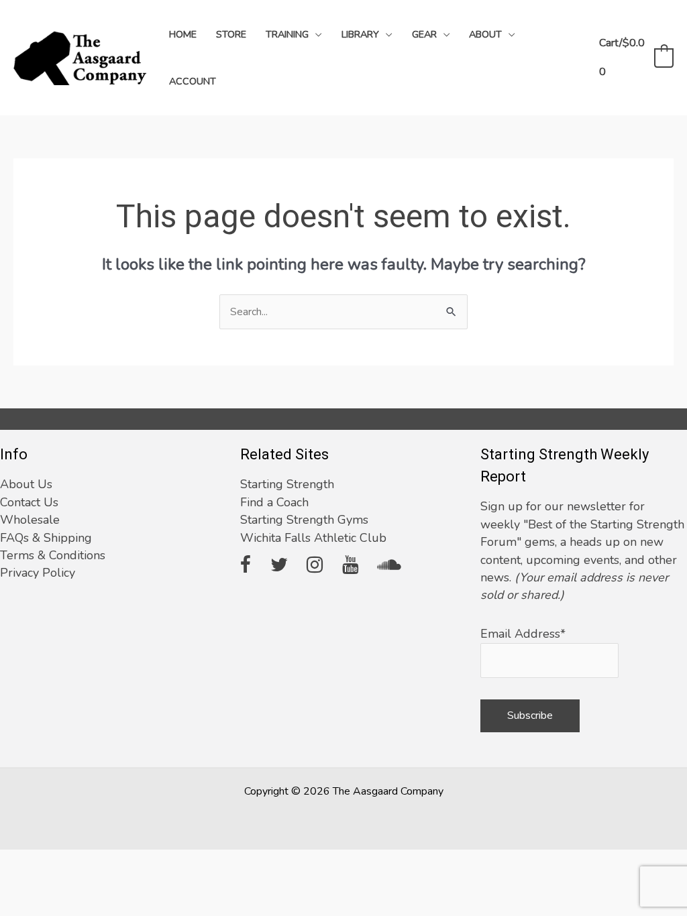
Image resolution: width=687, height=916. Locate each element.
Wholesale (30, 520)
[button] (315, 34)
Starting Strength (287, 484)
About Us (26, 484)
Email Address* (523, 634)
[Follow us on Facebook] (245, 566)
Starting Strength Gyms (304, 520)
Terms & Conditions (52, 555)
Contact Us (29, 502)
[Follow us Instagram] (315, 566)
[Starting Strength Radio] (389, 566)
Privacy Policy (37, 573)
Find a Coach (274, 502)
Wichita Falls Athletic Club (313, 538)
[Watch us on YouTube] (350, 566)
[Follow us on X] (279, 566)
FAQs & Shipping (46, 538)
